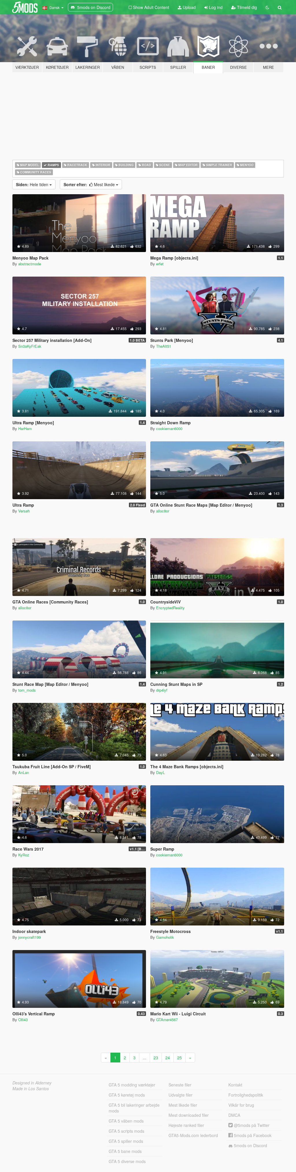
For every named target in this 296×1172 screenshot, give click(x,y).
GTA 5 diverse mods (127, 1161)
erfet (160, 263)
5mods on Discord (250, 1145)
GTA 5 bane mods (125, 1151)
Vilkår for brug (241, 1105)
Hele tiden (32, 184)
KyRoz (23, 855)
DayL (160, 772)
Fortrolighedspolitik (245, 1095)
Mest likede (90, 184)
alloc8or (162, 511)
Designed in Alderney (31, 1083)
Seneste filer (180, 1085)
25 (179, 1057)
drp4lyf (161, 690)
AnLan (23, 772)
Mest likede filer (183, 1105)
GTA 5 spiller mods (126, 1141)
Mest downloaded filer (189, 1115)
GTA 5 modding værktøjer (132, 1085)
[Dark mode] (267, 7)
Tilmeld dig (246, 7)
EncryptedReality (170, 607)
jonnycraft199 (29, 937)
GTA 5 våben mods (126, 1121)
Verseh (24, 511)
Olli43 (23, 1019)
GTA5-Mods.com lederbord (193, 1135)
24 (167, 1057)
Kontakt (235, 1085)
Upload (189, 7)
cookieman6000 (169, 428)
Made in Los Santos (30, 1088)
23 (155, 1057)
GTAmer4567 (167, 1019)
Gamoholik (165, 937)
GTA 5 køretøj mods (127, 1095)
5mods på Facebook (252, 1135)
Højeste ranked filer (186, 1125)
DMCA (234, 1115)
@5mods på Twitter (251, 1125)
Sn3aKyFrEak (29, 346)
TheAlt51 (163, 346)
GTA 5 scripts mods (126, 1131)
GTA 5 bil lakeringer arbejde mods (134, 1108)
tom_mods (27, 690)
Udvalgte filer (181, 1095)
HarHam (25, 428)
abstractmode (29, 263)
